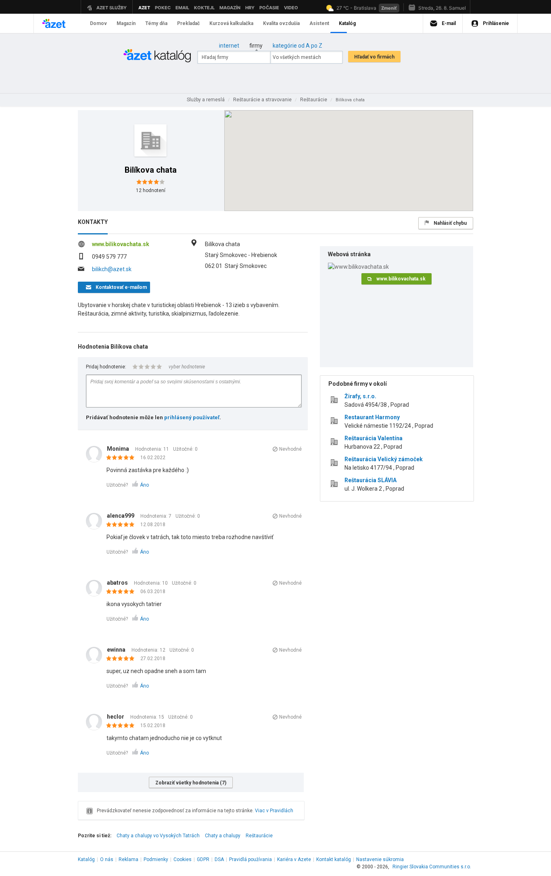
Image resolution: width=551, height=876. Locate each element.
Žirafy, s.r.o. (360, 396)
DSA (219, 859)
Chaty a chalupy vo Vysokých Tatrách (158, 835)
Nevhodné (290, 449)
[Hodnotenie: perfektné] (122, 458)
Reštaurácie (259, 835)
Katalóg (86, 859)
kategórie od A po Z (297, 45)
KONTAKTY (93, 222)
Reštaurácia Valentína (373, 438)
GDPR (203, 859)
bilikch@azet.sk (111, 269)
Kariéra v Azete (294, 859)
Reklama (128, 859)
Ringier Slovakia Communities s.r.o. (431, 867)
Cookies (182, 859)
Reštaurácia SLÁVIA (370, 480)
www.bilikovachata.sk (120, 244)
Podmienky (156, 859)
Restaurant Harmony (372, 417)
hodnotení (150, 190)
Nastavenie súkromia (380, 859)
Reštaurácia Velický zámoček (383, 459)
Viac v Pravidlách (274, 810)
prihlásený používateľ (191, 417)
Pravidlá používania (250, 859)
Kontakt (333, 859)
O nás (106, 859)
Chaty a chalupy (222, 835)
